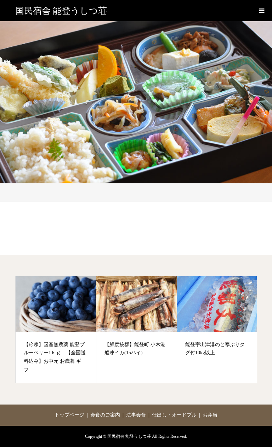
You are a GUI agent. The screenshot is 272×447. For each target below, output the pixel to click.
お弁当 (210, 415)
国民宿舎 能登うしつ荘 (61, 11)
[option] (56, 329)
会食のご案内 (105, 415)
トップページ (69, 415)
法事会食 (136, 415)
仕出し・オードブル (174, 415)
